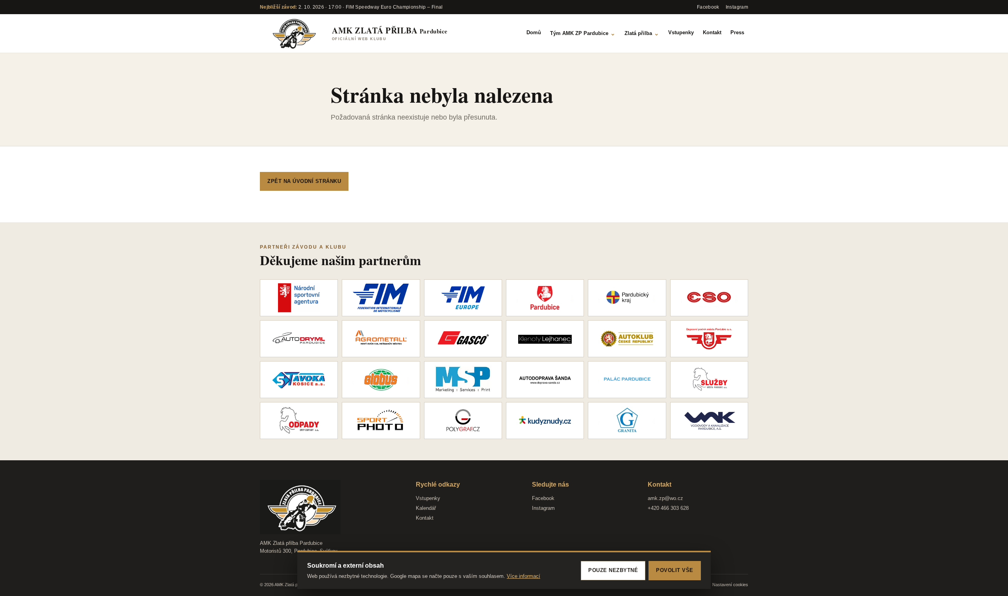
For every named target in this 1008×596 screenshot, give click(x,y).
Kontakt (712, 32)
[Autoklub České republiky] (627, 338)
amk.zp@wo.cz (665, 498)
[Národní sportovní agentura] (299, 297)
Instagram (543, 508)
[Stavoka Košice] (299, 379)
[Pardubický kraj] (627, 297)
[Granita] (627, 420)
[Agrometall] (381, 338)
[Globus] (381, 379)
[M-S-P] (463, 379)
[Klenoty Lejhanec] (545, 338)
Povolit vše (674, 570)
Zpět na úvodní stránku (304, 181)
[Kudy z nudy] (545, 420)
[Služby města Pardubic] (709, 379)
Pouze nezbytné (613, 570)
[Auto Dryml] (299, 338)
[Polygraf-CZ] (463, 420)
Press (737, 32)
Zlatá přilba (641, 33)
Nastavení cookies (730, 584)
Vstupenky (681, 32)
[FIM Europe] (463, 297)
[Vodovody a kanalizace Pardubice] (709, 420)
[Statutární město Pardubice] (545, 297)
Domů (533, 32)
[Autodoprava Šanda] (545, 379)
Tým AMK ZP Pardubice (582, 33)
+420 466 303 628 (668, 508)
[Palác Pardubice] (627, 379)
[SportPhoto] (381, 420)
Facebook (543, 498)
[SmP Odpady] (299, 420)
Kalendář (426, 508)
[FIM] (381, 297)
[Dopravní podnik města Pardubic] (709, 338)
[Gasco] (463, 338)
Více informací (523, 576)
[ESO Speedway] (709, 297)
